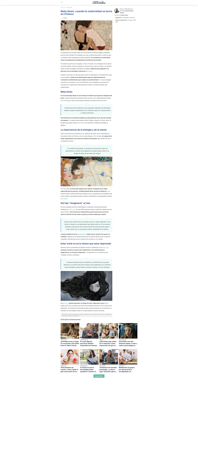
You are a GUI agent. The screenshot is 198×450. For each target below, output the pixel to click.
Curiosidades (122, 339)
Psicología (64, 339)
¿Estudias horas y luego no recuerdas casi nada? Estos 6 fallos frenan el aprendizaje (70, 344)
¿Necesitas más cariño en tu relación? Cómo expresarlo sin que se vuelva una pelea (107, 344)
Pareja (101, 339)
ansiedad (65, 198)
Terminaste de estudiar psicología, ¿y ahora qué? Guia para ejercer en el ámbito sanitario (108, 370)
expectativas (82, 234)
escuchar (89, 71)
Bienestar (63, 7)
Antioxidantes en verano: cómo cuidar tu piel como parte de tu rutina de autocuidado (69, 370)
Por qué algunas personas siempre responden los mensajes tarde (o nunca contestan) (89, 344)
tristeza (66, 303)
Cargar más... (99, 376)
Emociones (69, 7)
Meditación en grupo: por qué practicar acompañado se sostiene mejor (127, 370)
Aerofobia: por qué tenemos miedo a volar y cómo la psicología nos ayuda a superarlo (128, 344)
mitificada (72, 209)
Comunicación (84, 339)
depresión (106, 247)
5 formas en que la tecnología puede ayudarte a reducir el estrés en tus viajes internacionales (88, 370)
